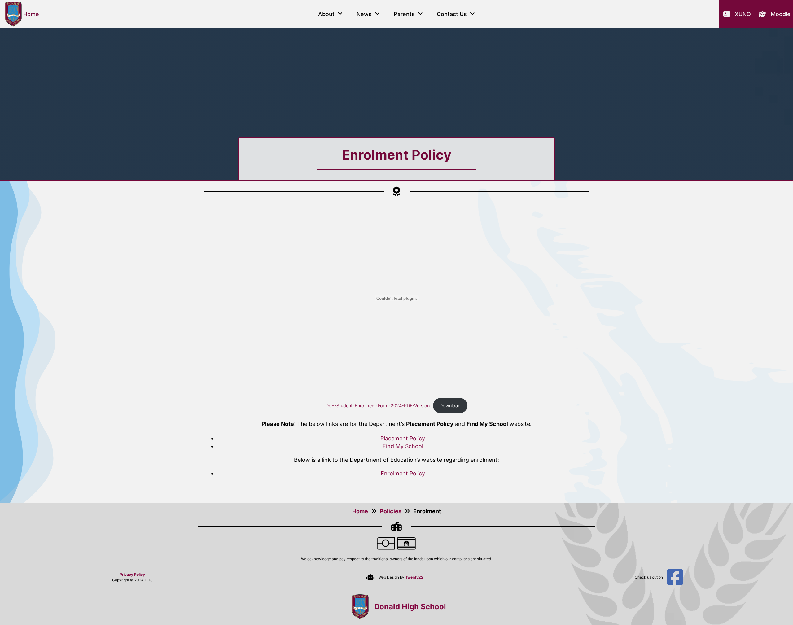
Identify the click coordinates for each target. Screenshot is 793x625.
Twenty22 (414, 577)
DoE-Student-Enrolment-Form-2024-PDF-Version (378, 405)
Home (360, 511)
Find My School (403, 446)
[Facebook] (675, 577)
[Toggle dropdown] (340, 14)
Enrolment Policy (403, 473)
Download (450, 405)
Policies (390, 511)
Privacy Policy (132, 574)
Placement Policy (402, 438)
